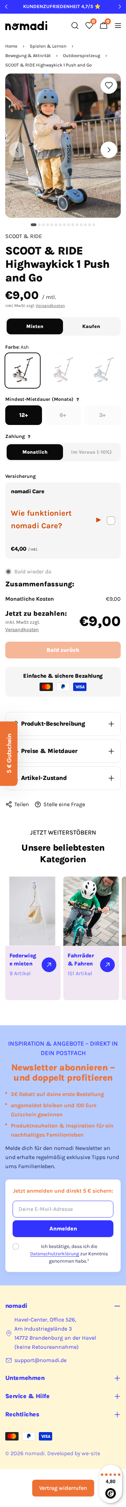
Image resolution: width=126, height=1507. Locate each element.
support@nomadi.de (40, 1360)
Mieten (34, 326)
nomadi (35, 1453)
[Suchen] (75, 26)
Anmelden (63, 1228)
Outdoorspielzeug (81, 55)
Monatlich (35, 452)
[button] (33, 224)
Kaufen (91, 326)
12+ (23, 415)
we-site (91, 1453)
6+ (62, 415)
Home (11, 46)
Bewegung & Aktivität (28, 55)
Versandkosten (50, 305)
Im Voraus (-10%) (91, 452)
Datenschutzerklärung (54, 1254)
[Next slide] (108, 149)
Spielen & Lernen (48, 46)
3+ (102, 415)
